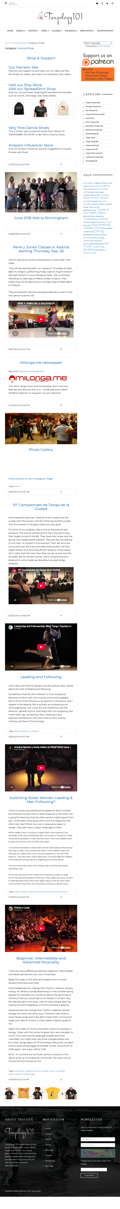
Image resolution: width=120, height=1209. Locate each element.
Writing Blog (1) (91, 161)
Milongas (70, 31)
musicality (60, 1071)
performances (50, 892)
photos (17, 486)
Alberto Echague (105, 204)
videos (101, 212)
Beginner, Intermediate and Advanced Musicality (41, 960)
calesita (97, 195)
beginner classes (89, 210)
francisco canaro (89, 253)
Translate (106, 46)
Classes (56, 31)
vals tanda (87, 238)
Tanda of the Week (96, 211)
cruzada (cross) (98, 247)
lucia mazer (19, 1071)
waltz (85, 192)
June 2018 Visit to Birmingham (41, 218)
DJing (44, 31)
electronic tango (98, 238)
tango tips (98, 241)
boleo (96, 219)
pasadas (91, 192)
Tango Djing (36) (92, 141)
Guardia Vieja (88, 195)
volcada (105, 189)
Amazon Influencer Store (31, 145)
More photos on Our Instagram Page (31, 478)
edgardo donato (100, 183)
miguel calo (96, 201)
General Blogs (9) (92, 134)
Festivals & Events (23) (94, 130)
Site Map (49, 1166)
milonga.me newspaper (41, 362)
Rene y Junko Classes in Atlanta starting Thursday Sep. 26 (41, 249)
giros (106, 185)
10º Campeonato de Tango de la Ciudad (41, 507)
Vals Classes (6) (91, 110)
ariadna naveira (21, 892)
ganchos (97, 189)
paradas (97, 207)
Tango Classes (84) (93, 103)
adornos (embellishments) (93, 244)
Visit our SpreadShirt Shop (32, 89)
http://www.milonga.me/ (31, 371)
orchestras (87, 201)
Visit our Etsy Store (25, 85)
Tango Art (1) (90, 137)
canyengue (99, 192)
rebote (104, 235)
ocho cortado (88, 189)
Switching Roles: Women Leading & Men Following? (41, 800)
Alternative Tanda (95, 197)
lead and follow (21, 731)
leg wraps (87, 225)
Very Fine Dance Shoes (29, 128)
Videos (20, 31)
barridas (97, 235)
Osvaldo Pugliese (90, 222)
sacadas (88, 249)
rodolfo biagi (29, 1074)
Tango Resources (19, 43)
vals (106, 243)
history (103, 218)
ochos (104, 201)
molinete (95, 204)
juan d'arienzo (97, 186)
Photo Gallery (41, 449)
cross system (88, 183)
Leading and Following (41, 677)
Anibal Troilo (88, 207)
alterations (100, 216)
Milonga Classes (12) (93, 106)
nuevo (110, 183)
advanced (87, 186)
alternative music (104, 222)
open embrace (100, 250)
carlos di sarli (88, 241)
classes (88, 228)
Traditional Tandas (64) (94, 157)
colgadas (108, 228)
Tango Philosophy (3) (94, 153)
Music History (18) (92, 122)
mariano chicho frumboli (37, 1071)
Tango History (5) (92, 145)
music (52, 1071)
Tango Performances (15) (95, 114)
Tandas (88, 218)
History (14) (90, 118)
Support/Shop (105, 31)
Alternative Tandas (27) (94, 126)
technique (34, 731)
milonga (99, 228)
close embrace (101, 224)
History (32, 31)
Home (10, 31)
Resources (86, 31)
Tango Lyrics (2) (92, 149)
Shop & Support (41, 58)
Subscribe (89, 1175)
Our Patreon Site (23, 67)
